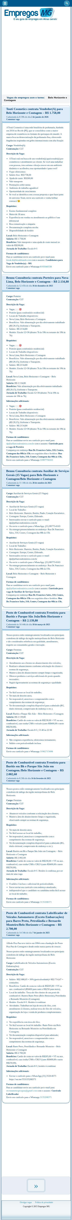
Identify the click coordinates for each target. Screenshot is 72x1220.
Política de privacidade (44, 1202)
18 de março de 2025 (41, 624)
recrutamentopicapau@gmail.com (21, 1090)
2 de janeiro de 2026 (39, 117)
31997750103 (46, 460)
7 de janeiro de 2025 (41, 933)
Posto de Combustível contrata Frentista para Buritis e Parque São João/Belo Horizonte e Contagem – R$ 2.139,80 (35, 616)
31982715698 (46, 751)
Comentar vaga (13, 119)
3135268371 (46, 902)
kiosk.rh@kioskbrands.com (18, 260)
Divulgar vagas (26, 1202)
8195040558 (46, 266)
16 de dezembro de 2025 (42, 286)
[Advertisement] (36, 57)
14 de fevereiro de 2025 (41, 778)
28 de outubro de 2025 (42, 483)
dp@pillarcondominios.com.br (20, 443)
